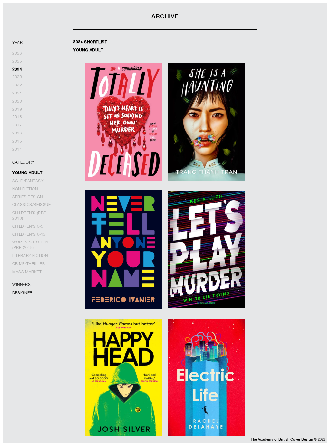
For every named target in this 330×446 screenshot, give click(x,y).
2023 (17, 77)
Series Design (27, 197)
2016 (17, 133)
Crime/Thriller (28, 264)
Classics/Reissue (31, 205)
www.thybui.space (206, 139)
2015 (17, 142)
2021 (17, 93)
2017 (17, 125)
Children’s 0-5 (27, 227)
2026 (17, 53)
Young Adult (27, 173)
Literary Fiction (30, 256)
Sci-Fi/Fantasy (27, 181)
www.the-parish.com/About (206, 264)
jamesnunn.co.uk (124, 271)
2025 (17, 62)
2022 (17, 85)
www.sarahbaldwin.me (123, 136)
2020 (17, 102)
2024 (17, 70)
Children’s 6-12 (29, 235)
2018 (17, 117)
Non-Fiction (25, 189)
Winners (21, 285)
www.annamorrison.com (206, 392)
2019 (17, 110)
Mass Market (27, 272)
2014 (17, 150)
